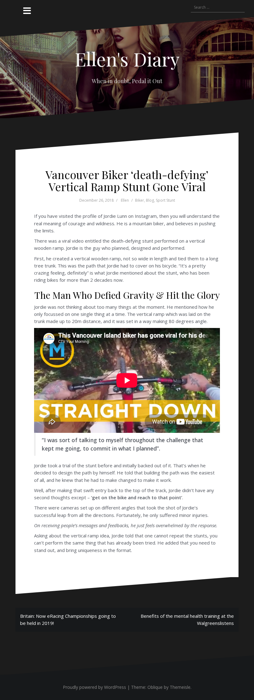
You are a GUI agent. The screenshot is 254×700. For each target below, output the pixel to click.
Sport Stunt (165, 200)
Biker (139, 200)
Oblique (155, 687)
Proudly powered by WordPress (94, 687)
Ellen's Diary (127, 58)
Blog (150, 200)
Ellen (125, 200)
